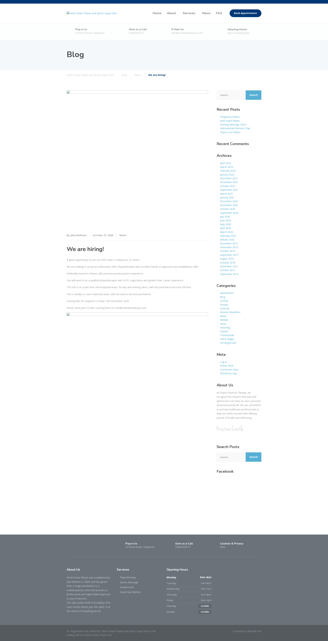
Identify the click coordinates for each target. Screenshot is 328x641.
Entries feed (226, 365)
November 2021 (229, 182)
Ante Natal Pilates (230, 120)
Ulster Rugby (227, 339)
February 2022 (228, 170)
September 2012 (229, 274)
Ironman (224, 308)
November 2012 (229, 266)
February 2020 (228, 235)
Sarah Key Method (130, 592)
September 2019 (229, 255)
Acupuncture (127, 587)
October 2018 (227, 262)
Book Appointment (245, 13)
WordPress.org (228, 373)
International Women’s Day (235, 128)
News (206, 13)
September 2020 (229, 212)
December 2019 (229, 243)
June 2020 (225, 220)
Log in (223, 361)
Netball (224, 319)
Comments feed (229, 369)
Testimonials (227, 335)
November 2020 (229, 205)
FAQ (219, 13)
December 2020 (229, 201)
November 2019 (229, 247)
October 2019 (227, 251)
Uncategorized (228, 342)
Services (189, 13)
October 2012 (227, 270)
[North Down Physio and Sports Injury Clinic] (92, 13)
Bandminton (227, 293)
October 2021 (227, 186)
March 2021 (226, 193)
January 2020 (227, 239)
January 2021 (227, 197)
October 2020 (227, 209)
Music (223, 316)
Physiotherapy (128, 577)
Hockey (224, 304)
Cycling (224, 300)
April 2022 (225, 163)
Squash (224, 331)
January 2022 (227, 174)
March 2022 (226, 166)
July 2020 (225, 216)
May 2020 (225, 224)
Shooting (225, 327)
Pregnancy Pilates (230, 116)
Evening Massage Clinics (233, 124)
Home (157, 13)
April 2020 (225, 228)
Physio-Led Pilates (230, 132)
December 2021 (229, 178)
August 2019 (227, 258)
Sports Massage (129, 582)
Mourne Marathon (230, 312)
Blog (222, 297)
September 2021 (229, 189)
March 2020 (226, 232)
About (171, 13)
